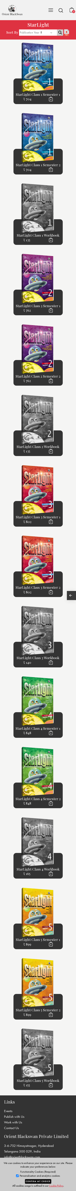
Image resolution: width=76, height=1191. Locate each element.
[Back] (71, 595)
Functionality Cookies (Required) (38, 1171)
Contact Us (11, 1128)
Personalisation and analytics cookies (39, 1175)
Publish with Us (14, 1116)
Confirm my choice (38, 1181)
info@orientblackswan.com (22, 1157)
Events (8, 1111)
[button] (60, 10)
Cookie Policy (56, 1185)
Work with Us (13, 1122)
